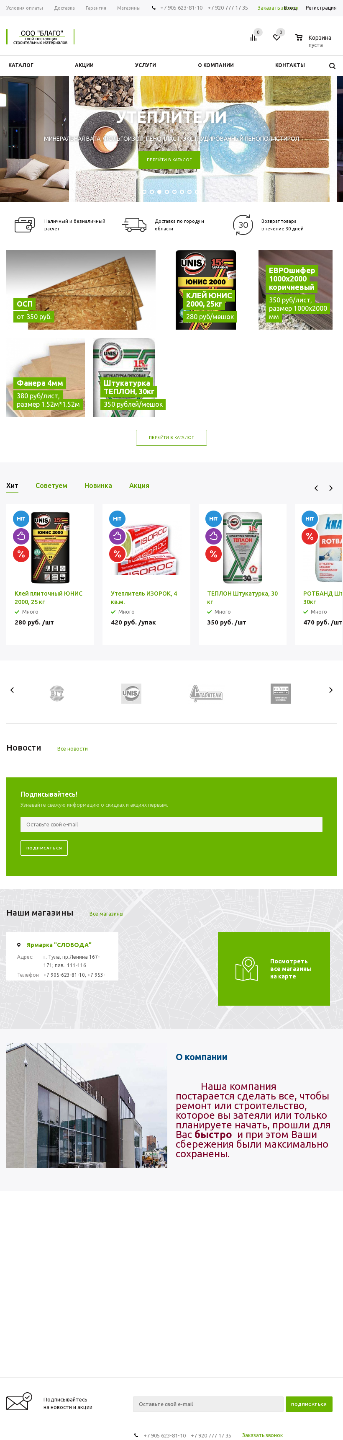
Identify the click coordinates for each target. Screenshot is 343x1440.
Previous (316, 488)
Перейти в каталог (169, 159)
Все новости (72, 748)
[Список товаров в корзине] (314, 43)
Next (331, 488)
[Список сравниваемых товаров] (255, 40)
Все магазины (106, 913)
